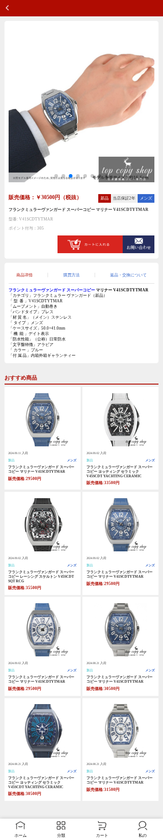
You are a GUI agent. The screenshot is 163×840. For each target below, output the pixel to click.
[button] (56, 176)
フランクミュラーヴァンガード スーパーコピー (52, 290)
